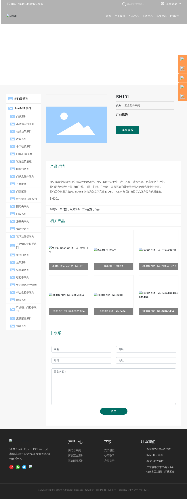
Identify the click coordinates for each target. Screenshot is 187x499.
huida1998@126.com (158, 448)
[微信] (18, 467)
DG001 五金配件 (113, 265)
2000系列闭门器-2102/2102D (159, 265)
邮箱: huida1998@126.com (27, 3)
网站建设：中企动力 (128, 490)
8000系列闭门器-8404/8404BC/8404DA (158, 311)
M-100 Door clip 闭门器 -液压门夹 (68, 266)
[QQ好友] (25, 467)
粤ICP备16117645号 (106, 490)
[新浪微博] (12, 467)
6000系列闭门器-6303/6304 (69, 311)
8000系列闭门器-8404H (113, 311)
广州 (141, 490)
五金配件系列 (132, 105)
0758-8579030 (154, 455)
